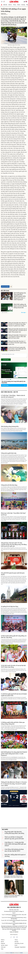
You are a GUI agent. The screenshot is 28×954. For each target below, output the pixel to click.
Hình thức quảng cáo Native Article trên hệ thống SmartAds (20, 306)
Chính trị (10, 4)
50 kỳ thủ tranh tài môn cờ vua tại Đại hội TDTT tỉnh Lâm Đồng (13, 666)
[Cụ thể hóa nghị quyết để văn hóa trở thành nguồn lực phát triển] (14, 710)
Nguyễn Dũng (3, 13)
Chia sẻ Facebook (5, 286)
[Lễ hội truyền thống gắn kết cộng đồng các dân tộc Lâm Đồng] (14, 653)
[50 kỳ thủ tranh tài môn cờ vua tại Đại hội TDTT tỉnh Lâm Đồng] (14, 681)
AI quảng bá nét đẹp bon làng (9, 606)
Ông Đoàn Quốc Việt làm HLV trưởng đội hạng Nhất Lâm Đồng (14, 832)
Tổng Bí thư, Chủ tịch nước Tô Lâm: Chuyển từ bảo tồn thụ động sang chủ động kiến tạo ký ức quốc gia (14, 544)
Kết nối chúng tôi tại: (14, 934)
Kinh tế (18, 4)
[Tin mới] (4, 1)
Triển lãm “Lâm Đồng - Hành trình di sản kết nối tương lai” (13, 396)
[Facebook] (17, 937)
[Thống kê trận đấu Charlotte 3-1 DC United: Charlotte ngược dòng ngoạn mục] (4, 343)
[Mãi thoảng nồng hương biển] (14, 441)
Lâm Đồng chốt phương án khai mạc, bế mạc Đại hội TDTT (14, 850)
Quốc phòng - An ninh (19, 943)
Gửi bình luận (6, 359)
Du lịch (16, 945)
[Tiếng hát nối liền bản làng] (14, 501)
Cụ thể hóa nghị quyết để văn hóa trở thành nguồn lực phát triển (14, 694)
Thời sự (14, 4)
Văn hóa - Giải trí (4, 945)
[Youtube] (14, 937)
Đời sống (23, 4)
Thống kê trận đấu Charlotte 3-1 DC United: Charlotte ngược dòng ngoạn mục (17, 343)
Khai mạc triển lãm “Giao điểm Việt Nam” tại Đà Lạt (13, 513)
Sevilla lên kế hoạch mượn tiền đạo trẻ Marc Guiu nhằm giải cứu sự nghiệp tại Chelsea (17, 349)
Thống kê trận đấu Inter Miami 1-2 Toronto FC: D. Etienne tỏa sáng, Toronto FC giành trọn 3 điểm (17, 324)
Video (2, 948)
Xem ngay (23, 312)
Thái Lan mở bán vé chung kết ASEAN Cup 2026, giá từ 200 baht (14, 837)
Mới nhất (5, 4)
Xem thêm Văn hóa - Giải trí (9, 392)
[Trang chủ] (2, 4)
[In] (11, 286)
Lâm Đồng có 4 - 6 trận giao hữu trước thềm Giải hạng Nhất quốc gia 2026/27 (15, 844)
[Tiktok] (11, 937)
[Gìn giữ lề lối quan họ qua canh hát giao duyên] (14, 594)
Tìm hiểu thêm (5, 385)
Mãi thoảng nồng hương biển (10, 426)
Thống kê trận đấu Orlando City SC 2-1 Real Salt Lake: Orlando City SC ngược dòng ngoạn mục (17, 330)
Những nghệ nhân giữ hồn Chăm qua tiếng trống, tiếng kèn (13, 723)
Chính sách (3, 947)
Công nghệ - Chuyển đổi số (20, 947)
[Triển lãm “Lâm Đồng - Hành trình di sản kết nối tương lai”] (14, 414)
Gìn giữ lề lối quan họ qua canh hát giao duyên (12, 573)
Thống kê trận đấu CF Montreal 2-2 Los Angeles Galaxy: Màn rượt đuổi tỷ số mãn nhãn (17, 336)
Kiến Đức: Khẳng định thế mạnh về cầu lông (15, 855)
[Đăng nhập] (24, 1)
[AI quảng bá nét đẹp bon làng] (14, 623)
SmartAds (5, 312)
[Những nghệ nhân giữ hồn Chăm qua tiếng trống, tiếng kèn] (14, 740)
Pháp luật (3, 943)
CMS (12, 952)
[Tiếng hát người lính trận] (14, 473)
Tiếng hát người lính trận (8, 453)
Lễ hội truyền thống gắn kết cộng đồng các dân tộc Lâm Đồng (14, 636)
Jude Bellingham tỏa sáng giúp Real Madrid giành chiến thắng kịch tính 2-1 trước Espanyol (20, 296)
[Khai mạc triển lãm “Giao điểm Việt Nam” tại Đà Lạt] (14, 530)
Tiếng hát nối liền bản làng (9, 485)
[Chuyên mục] (2, 1)
